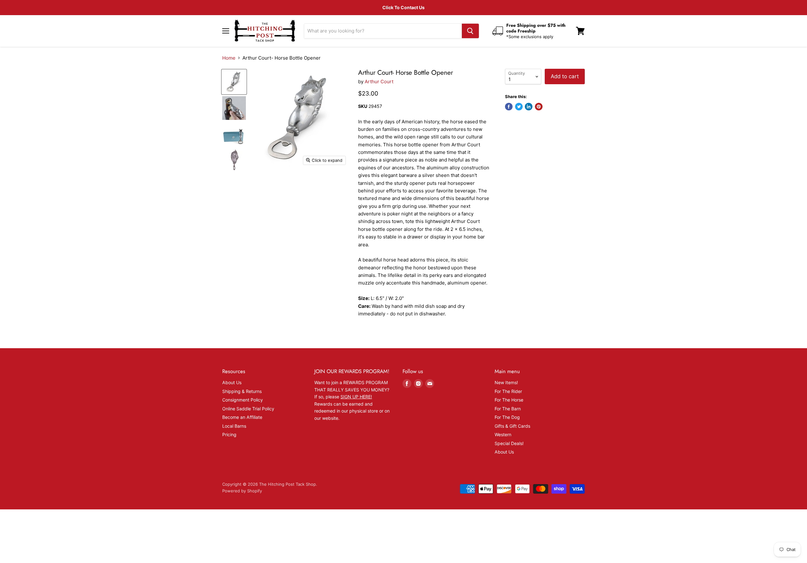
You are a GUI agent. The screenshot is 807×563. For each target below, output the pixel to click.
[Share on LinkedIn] (528, 106)
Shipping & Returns (242, 391)
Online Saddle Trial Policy (248, 408)
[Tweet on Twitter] (519, 106)
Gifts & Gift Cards (512, 426)
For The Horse (509, 399)
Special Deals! (509, 443)
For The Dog (507, 417)
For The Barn (508, 408)
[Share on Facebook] (509, 106)
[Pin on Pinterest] (539, 106)
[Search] (470, 31)
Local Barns (234, 426)
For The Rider (508, 391)
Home (228, 58)
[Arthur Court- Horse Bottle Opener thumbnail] (234, 81)
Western (503, 434)
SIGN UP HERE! (356, 396)
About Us (231, 382)
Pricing (229, 434)
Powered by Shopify (242, 490)
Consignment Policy (242, 399)
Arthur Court (379, 82)
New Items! (506, 382)
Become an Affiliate (242, 417)
